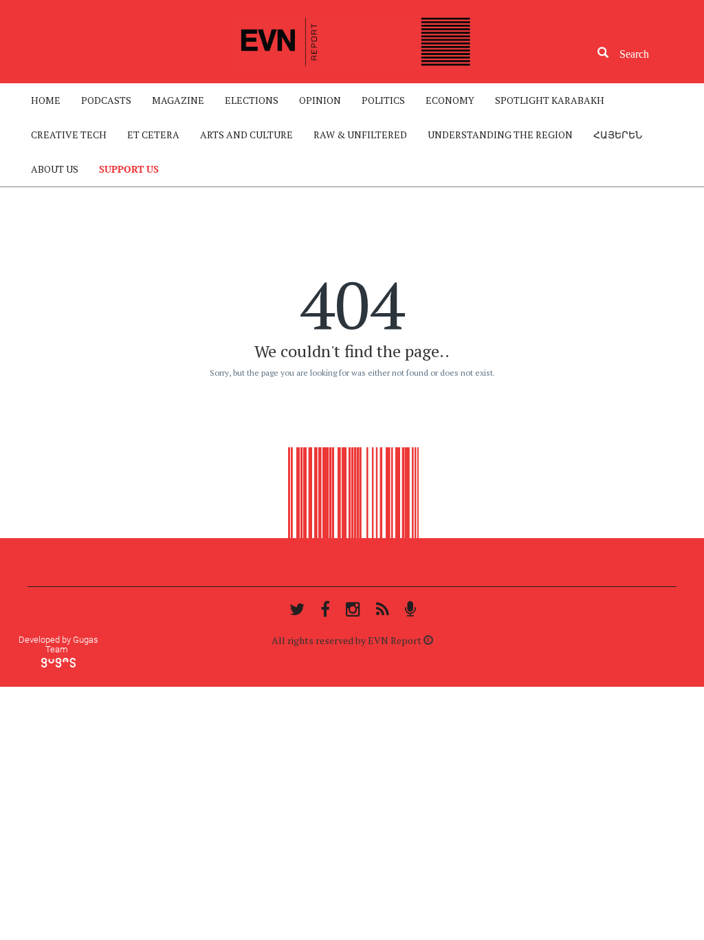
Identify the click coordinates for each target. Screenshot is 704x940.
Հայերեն (617, 134)
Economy (450, 100)
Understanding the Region (500, 134)
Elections (251, 100)
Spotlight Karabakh (549, 100)
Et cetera (153, 134)
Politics (383, 100)
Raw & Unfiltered (360, 134)
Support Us (129, 168)
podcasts (106, 100)
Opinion (320, 100)
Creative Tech (69, 134)
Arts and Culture (246, 134)
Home (45, 100)
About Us (54, 168)
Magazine (178, 100)
